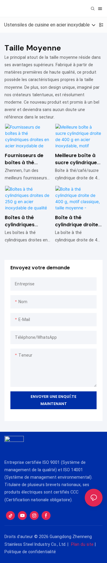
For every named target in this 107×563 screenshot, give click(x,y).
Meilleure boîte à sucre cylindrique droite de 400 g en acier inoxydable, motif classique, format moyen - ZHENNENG (77, 159)
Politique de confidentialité (30, 552)
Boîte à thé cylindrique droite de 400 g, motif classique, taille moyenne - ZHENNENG (76, 221)
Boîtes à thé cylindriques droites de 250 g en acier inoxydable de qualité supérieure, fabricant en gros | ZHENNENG (28, 221)
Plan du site (82, 544)
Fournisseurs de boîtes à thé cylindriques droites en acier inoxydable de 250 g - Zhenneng (27, 159)
